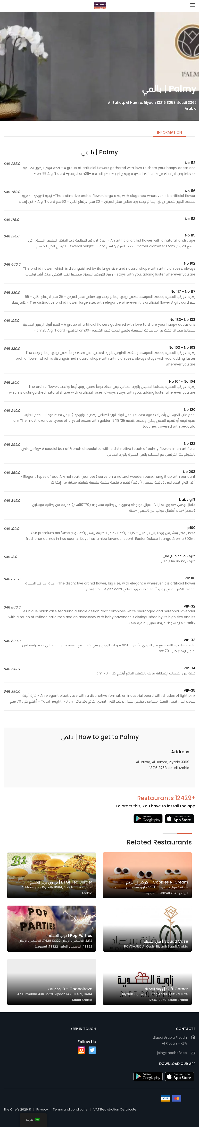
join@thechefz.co (172, 1052)
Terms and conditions (70, 1109)
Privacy (42, 1109)
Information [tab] (169, 132)
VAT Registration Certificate (114, 1109)
